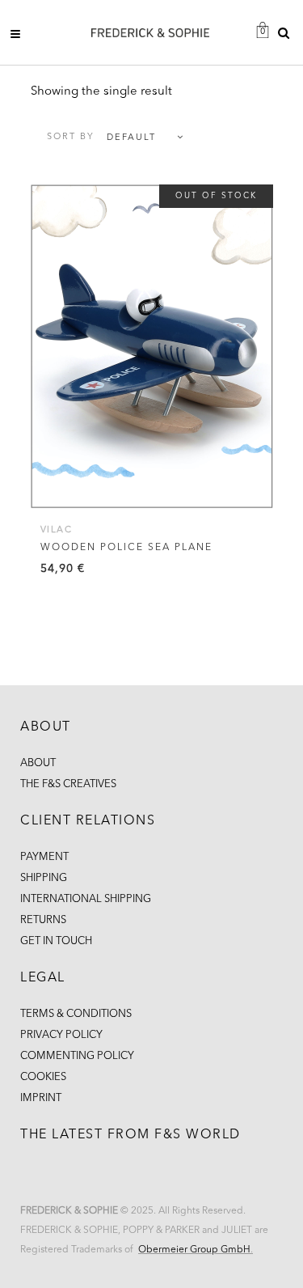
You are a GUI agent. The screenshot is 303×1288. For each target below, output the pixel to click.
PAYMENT (44, 857)
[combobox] (107, 138)
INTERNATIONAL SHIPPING (85, 899)
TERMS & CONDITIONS (76, 1014)
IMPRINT (40, 1098)
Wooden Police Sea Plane (126, 548)
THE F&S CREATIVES (68, 784)
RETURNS (43, 920)
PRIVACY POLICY (61, 1035)
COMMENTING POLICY (77, 1056)
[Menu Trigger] (20, 33)
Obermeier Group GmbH (194, 1250)
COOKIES (43, 1077)
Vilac (56, 530)
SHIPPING (43, 878)
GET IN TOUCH (56, 941)
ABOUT (38, 763)
